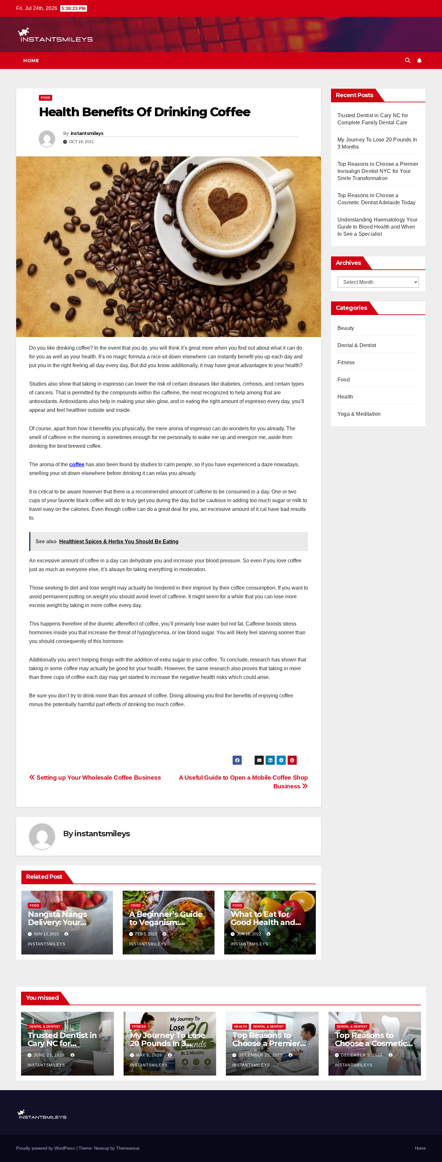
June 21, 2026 (50, 1055)
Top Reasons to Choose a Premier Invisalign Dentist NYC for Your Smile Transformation (377, 171)
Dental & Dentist (356, 345)
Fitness (346, 362)
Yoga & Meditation (359, 414)
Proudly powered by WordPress (46, 1148)
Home (31, 60)
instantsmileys (87, 133)
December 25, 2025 (261, 1055)
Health (345, 397)
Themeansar (127, 1148)
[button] (407, 60)
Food (45, 97)
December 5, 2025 (362, 1055)
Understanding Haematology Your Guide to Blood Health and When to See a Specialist (377, 227)
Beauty (345, 328)
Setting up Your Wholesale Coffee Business (98, 777)
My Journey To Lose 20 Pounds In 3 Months (167, 1043)
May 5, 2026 (149, 1055)
